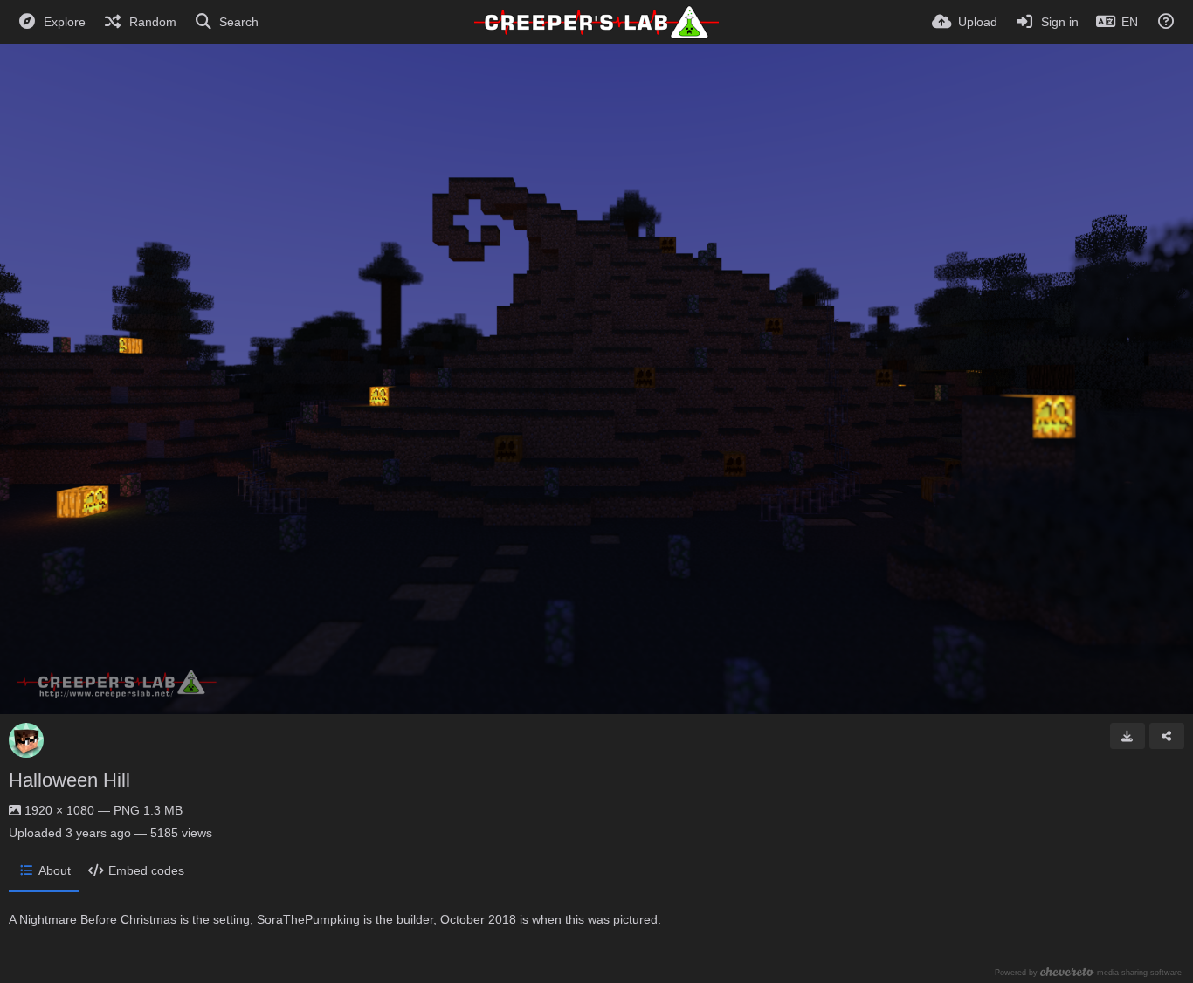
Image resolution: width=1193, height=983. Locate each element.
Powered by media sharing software (1088, 972)
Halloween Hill (69, 780)
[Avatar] (26, 740)
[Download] (1127, 736)
